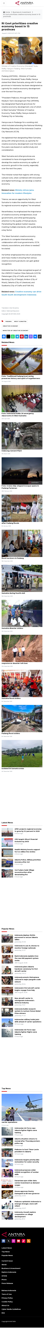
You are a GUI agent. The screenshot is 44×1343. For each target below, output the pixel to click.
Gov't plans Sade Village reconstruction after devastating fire (24, 872)
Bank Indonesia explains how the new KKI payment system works (26, 958)
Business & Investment (22, 12)
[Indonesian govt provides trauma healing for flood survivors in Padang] (22, 543)
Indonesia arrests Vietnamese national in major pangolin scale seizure (28, 979)
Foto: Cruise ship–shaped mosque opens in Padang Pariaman (20, 487)
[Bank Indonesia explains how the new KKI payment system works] (7, 959)
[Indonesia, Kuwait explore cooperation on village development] (7, 1215)
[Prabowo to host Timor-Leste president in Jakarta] (7, 1153)
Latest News (7, 823)
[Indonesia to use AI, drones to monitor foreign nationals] (7, 949)
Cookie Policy (7, 1302)
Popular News (8, 929)
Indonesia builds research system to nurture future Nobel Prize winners (27, 1011)
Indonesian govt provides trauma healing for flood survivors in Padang (21, 557)
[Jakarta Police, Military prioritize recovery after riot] (7, 863)
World (4, 1265)
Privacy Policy (7, 1298)
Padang (9, 321)
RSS (3, 1313)
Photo (4, 1280)
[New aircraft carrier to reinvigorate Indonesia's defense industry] (7, 1001)
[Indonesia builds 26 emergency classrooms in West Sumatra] (22, 398)
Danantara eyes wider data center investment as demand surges (27, 1183)
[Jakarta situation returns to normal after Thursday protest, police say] (7, 1142)
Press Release (7, 1283)
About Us (5, 1305)
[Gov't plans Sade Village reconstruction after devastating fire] (7, 873)
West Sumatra (20, 321)
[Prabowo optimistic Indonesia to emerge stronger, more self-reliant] (7, 1205)
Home (7, 12)
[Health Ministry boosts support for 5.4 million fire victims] (7, 853)
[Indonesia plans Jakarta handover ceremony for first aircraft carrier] (7, 970)
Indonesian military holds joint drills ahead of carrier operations (21, 1121)
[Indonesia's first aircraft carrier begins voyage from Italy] (7, 991)
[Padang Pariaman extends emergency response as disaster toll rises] (22, 648)
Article (4, 1276)
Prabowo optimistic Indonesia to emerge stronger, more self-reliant (28, 1204)
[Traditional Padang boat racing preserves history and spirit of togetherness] (22, 361)
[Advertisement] (22, 797)
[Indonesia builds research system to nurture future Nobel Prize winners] (7, 1012)
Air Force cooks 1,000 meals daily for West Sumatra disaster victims (20, 627)
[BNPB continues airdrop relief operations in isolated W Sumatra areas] (22, 753)
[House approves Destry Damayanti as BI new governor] (7, 1194)
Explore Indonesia (9, 1272)
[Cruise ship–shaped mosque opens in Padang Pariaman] (22, 471)
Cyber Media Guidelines (11, 1309)
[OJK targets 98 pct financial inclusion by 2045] (7, 842)
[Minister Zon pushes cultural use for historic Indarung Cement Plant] (22, 436)
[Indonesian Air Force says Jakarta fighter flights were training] (7, 1033)
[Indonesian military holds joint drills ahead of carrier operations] (7, 1023)
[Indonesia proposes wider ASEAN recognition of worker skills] (7, 1173)
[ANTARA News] (24, 3)
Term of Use (7, 1294)
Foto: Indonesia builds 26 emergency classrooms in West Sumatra (18, 414)
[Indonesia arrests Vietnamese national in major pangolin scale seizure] (7, 980)
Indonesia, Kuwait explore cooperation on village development (25, 1214)
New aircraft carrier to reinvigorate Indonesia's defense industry (24, 1000)
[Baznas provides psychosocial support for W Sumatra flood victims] (22, 683)
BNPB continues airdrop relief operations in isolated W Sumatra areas (20, 767)
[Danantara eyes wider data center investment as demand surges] (7, 1184)
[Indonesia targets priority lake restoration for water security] (7, 1163)
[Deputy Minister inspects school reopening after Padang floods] (22, 508)
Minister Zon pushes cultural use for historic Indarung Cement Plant (21, 449)
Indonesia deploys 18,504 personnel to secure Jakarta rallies (26, 937)
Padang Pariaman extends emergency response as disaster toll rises (18, 662)
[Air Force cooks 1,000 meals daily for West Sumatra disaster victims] (22, 613)
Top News (6, 1089)
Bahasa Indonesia (9, 1290)
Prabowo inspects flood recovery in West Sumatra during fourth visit (19, 592)
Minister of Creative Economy (15, 330)
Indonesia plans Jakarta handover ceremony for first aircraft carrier (26, 969)
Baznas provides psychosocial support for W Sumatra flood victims (21, 697)
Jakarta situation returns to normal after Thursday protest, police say (27, 1141)
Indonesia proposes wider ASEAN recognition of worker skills (27, 1172)
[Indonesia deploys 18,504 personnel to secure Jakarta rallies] (7, 938)
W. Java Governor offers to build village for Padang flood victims (20, 732)
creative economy (10, 326)
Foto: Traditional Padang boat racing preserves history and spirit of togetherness (21, 377)
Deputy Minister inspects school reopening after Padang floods (20, 522)
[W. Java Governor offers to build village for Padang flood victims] (22, 718)
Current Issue (7, 1261)
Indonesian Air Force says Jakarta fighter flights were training (26, 1032)
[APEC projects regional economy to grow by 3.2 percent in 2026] (7, 832)
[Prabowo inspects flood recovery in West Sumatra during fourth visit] (22, 578)
